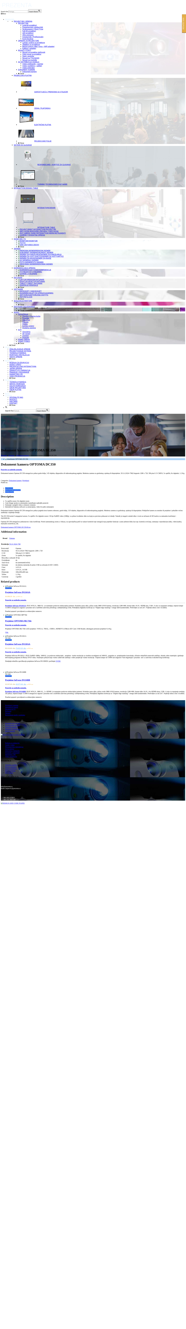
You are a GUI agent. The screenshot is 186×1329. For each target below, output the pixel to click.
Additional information (13, 490)
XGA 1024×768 (14, 544)
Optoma (12, 538)
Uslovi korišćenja (11, 769)
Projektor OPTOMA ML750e (18, 621)
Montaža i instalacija (12, 729)
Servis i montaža (10, 767)
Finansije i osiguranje (12, 753)
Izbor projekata (10, 771)
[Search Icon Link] (6, 408)
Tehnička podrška (11, 727)
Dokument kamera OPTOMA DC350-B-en (16, 527)
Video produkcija (11, 756)
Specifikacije (9, 492)
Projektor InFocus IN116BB (17, 680)
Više (7, 632)
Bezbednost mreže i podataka (15, 715)
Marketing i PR (10, 755)
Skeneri (7, 713)
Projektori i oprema (11, 705)
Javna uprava (9, 749)
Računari (8, 711)
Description (9, 488)
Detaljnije (8, 588)
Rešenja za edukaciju (12, 743)
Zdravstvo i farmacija (12, 751)
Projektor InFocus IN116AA (17, 592)
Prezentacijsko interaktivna (14, 747)
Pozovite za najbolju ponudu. (11, 470)
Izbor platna (9, 773)
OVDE (58, 661)
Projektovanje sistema (12, 725)
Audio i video (10, 745)
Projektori (25, 480)
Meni (4, 14)
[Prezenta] (17, 8)
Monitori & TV (10, 709)
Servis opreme (10, 731)
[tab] (95, 488)
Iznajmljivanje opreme (12, 723)
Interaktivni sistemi (11, 707)
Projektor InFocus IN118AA (17, 644)
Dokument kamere (15, 480)
